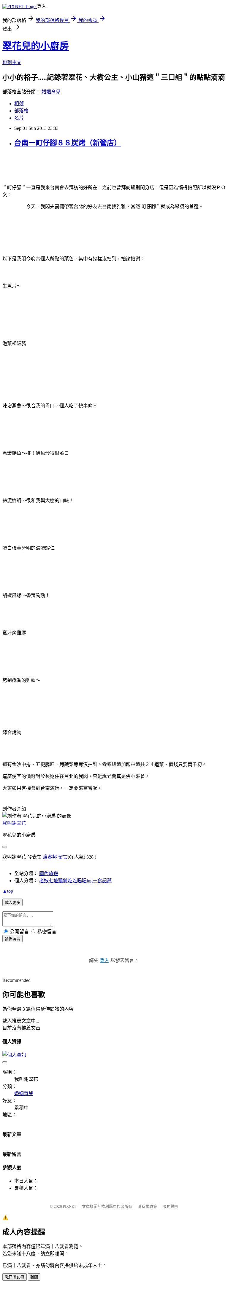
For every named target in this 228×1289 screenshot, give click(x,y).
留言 (63, 856)
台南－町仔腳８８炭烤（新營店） (67, 143)
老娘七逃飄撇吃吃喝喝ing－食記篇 (75, 880)
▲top (7, 891)
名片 (19, 117)
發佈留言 (12, 939)
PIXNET (69, 1206)
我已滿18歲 (14, 1277)
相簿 (19, 103)
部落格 (21, 110)
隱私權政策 (147, 1206)
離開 (34, 1277)
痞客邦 (50, 856)
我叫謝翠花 (14, 823)
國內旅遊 (48, 873)
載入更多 (12, 902)
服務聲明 (170, 1206)
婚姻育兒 (51, 91)
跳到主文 (11, 62)
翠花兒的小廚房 (35, 46)
